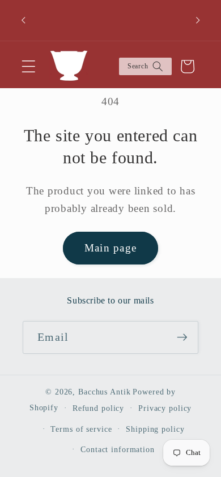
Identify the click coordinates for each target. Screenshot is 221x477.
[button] (28, 66)
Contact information (117, 449)
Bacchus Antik (104, 392)
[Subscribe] (182, 337)
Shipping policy (155, 429)
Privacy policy (165, 408)
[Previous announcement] (23, 20)
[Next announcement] (197, 20)
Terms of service (81, 429)
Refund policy (98, 408)
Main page (110, 248)
